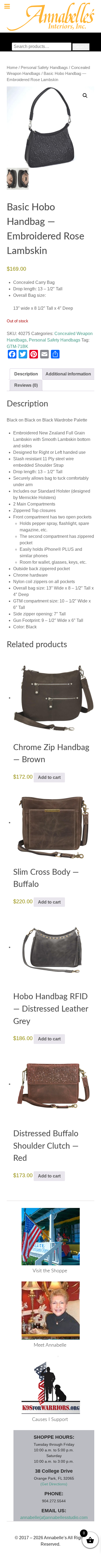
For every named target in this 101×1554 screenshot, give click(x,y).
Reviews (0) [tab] (26, 385)
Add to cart (49, 777)
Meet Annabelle (50, 1345)
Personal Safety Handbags (44, 67)
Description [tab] (26, 374)
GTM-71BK (17, 346)
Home (12, 67)
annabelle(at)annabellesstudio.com (54, 1517)
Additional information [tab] (68, 374)
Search (81, 46)
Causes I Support (50, 1419)
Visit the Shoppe (50, 1271)
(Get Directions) (53, 1484)
